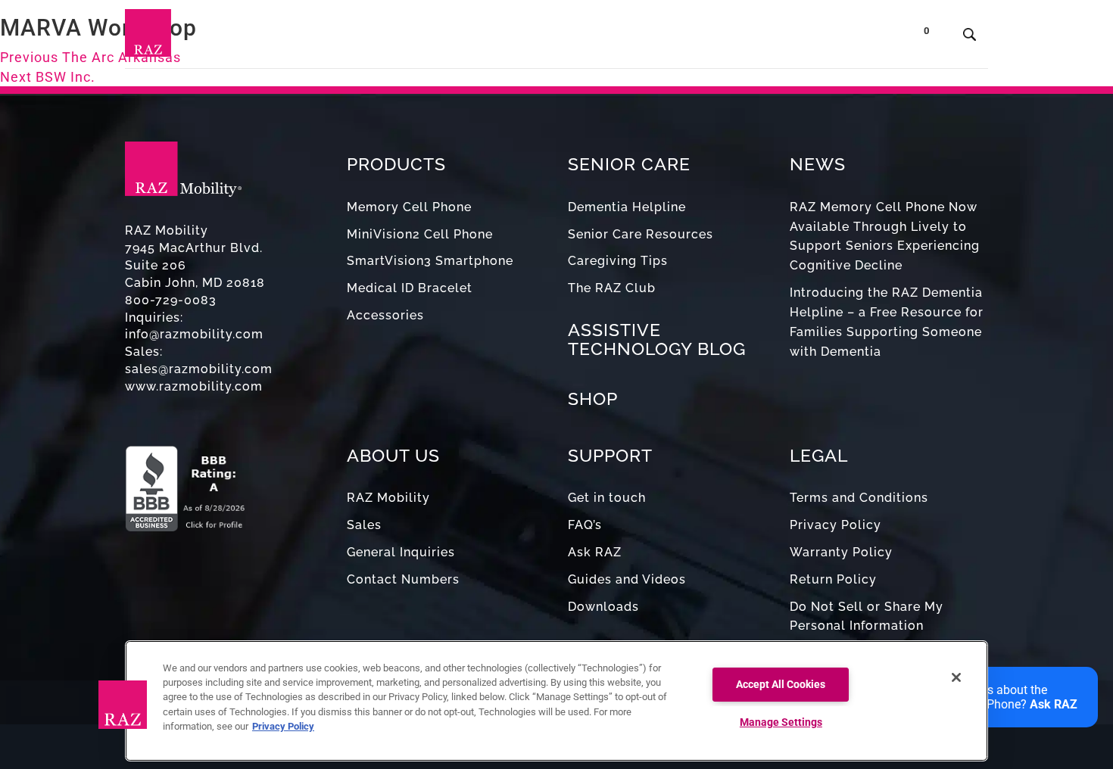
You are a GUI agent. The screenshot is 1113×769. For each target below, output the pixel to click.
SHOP (593, 398)
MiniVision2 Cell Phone (420, 234)
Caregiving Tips (618, 261)
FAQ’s (585, 525)
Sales (364, 525)
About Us (721, 37)
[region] (556, 700)
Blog (585, 37)
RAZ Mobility (388, 497)
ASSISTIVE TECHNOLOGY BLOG (657, 339)
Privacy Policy (835, 525)
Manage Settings (781, 722)
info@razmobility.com (194, 334)
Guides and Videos (627, 579)
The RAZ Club (612, 288)
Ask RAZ (595, 552)
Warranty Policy (841, 552)
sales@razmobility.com (199, 369)
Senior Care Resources (640, 234)
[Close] (956, 677)
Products (410, 37)
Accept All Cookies (780, 684)
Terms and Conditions (859, 497)
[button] (122, 704)
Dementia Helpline (627, 207)
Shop (866, 37)
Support (645, 37)
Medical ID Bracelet (409, 288)
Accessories (385, 315)
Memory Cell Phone (409, 207)
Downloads (603, 606)
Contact (804, 37)
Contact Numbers (403, 579)
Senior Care (505, 37)
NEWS (818, 164)
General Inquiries (401, 552)
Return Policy (833, 579)
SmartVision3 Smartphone (430, 261)
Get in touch (607, 497)
